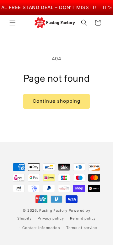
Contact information (41, 228)
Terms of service (81, 228)
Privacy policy (51, 218)
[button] (12, 23)
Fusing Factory (53, 210)
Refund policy (83, 218)
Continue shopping (56, 101)
